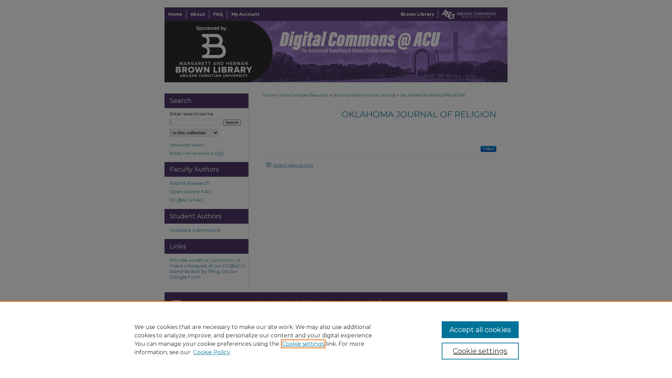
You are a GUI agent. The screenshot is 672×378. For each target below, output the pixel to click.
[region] (336, 339)
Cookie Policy (211, 352)
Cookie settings (303, 344)
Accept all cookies (480, 330)
